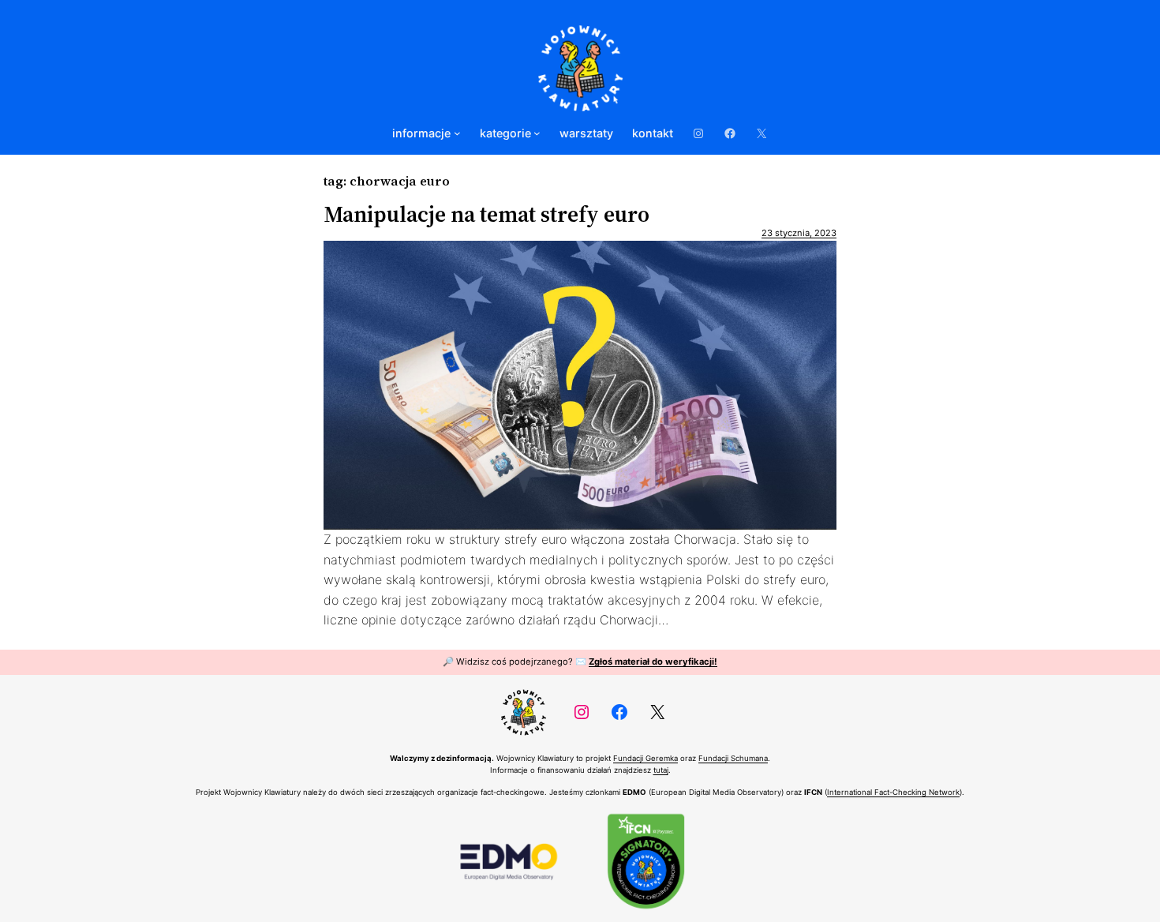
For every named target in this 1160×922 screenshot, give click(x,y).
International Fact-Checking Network (893, 792)
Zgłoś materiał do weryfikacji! (653, 661)
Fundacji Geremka (645, 758)
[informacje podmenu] (457, 133)
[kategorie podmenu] (537, 133)
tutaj (660, 770)
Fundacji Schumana (733, 758)
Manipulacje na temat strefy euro (486, 214)
